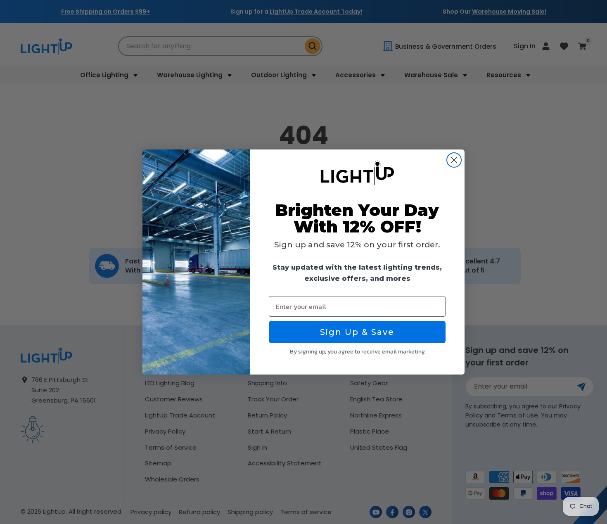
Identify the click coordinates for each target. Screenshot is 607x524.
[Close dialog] (454, 160)
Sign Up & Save (357, 332)
